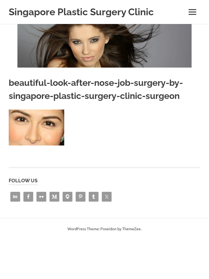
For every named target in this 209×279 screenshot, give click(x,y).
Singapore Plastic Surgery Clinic (81, 11)
